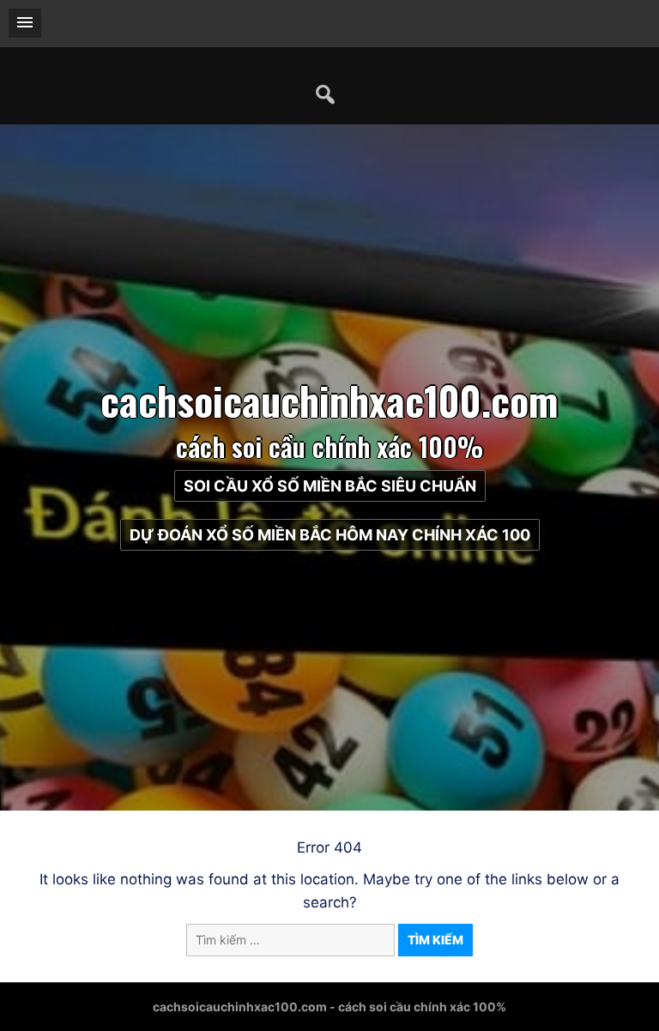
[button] (25, 23)
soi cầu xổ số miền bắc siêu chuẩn (330, 486)
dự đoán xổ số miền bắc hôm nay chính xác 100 (330, 535)
